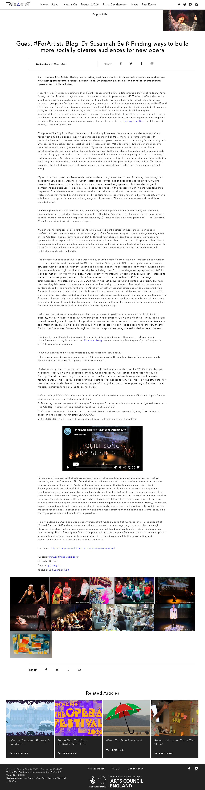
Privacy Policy (96, 768)
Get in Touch (135, 768)
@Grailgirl (53, 566)
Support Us (100, 14)
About (56, 4)
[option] (184, 20)
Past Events (149, 4)
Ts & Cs (116, 768)
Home (44, 4)
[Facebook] (120, 64)
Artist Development (115, 4)
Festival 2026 (90, 4)
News (134, 4)
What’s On (70, 4)
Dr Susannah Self (59, 570)
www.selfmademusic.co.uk (64, 557)
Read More (21, 753)
